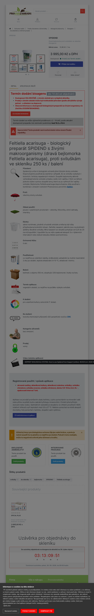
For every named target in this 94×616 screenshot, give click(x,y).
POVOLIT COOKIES (28, 611)
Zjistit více (6, 605)
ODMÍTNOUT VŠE (46, 611)
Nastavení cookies (11, 611)
